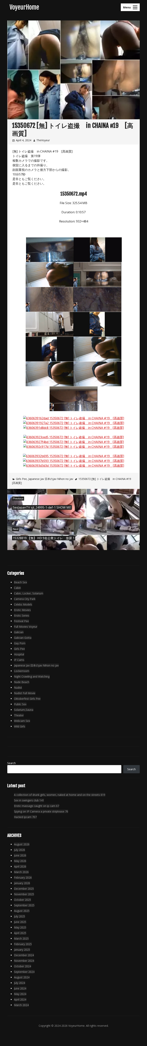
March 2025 (21, 938)
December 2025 (24, 888)
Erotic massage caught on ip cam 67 (36, 806)
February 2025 (23, 944)
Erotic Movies (22, 610)
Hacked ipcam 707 (25, 817)
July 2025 (19, 916)
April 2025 (20, 933)
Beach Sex (20, 582)
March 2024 (21, 1005)
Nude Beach (21, 682)
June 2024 (20, 988)
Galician (19, 632)
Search (11, 763)
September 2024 (24, 972)
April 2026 (20, 866)
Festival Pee (21, 621)
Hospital (19, 654)
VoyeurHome (24, 7)
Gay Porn (19, 643)
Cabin (17, 588)
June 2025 (20, 922)
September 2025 (24, 905)
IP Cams (19, 660)
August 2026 (21, 844)
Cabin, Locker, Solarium (28, 593)
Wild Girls (19, 726)
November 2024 (24, 960)
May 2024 (20, 994)
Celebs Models (23, 604)
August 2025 (21, 911)
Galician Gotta (22, 637)
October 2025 (22, 900)
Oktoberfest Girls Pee (27, 698)
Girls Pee (21, 479)
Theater (19, 715)
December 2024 (24, 955)
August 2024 (21, 977)
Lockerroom (21, 671)
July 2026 (19, 850)
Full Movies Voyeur (25, 626)
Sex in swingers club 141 (29, 800)
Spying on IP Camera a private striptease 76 (41, 811)
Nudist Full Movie (24, 693)
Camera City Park (24, 599)
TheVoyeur (43, 140)
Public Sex (20, 704)
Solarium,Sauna (23, 710)
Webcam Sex (22, 721)
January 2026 (22, 883)
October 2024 (22, 966)
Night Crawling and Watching (32, 676)
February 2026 (23, 877)
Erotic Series (21, 615)
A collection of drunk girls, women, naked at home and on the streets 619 (59, 795)
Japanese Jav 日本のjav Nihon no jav (50, 479)
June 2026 (20, 855)
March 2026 (21, 872)
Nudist (18, 687)
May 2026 (20, 861)
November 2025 (24, 894)
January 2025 (22, 949)
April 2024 (20, 999)
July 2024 (19, 983)
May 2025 (20, 927)
